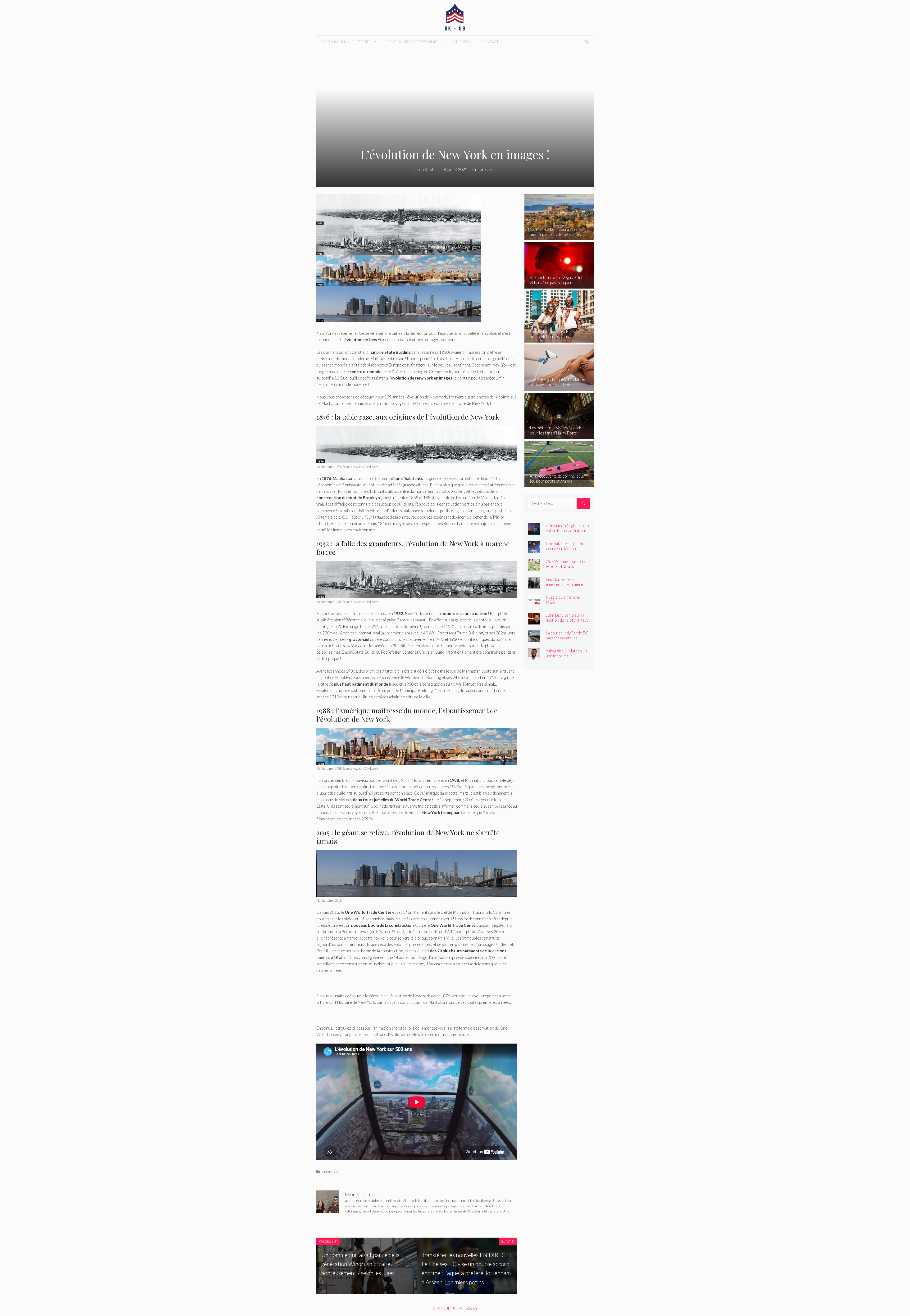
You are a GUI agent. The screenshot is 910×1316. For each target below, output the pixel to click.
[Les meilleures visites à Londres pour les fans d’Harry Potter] (559, 435)
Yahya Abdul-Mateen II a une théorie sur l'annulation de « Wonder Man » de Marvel (567, 658)
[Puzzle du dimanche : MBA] (534, 603)
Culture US (330, 1172)
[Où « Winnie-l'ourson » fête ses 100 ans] (534, 567)
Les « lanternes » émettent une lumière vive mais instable (564, 584)
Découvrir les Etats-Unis (411, 41)
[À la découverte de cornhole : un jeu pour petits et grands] (559, 483)
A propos (462, 41)
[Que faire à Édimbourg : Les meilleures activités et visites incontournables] (559, 237)
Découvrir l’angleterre (346, 41)
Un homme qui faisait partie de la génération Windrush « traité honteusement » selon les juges (360, 1263)
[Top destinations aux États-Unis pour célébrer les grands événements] (559, 339)
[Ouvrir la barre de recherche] (587, 42)
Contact (490, 41)
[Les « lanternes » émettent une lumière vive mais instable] (534, 585)
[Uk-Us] (455, 17)
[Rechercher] (583, 503)
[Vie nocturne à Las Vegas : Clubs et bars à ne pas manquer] (559, 285)
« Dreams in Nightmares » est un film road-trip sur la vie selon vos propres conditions (568, 533)
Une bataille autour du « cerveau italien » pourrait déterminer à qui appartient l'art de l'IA (567, 551)
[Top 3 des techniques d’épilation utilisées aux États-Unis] (559, 387)
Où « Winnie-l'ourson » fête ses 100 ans (565, 564)
